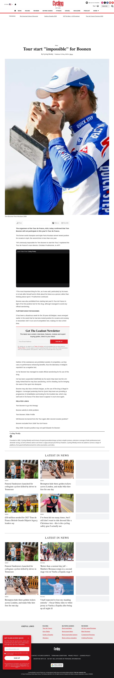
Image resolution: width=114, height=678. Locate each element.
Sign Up (17, 658)
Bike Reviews (85, 631)
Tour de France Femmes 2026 (94, 16)
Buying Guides (48, 10)
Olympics (45, 638)
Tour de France (47, 628)
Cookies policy (85, 655)
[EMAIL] (11, 436)
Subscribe (104, 6)
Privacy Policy (23, 664)
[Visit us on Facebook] (107, 3)
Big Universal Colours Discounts (29, 16)
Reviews (36, 10)
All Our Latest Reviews (88, 628)
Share (20, 223)
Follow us (56, 223)
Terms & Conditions (15, 666)
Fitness (58, 10)
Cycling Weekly (48, 54)
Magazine (77, 10)
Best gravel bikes (67, 631)
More (95, 10)
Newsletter (66, 223)
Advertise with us (39, 659)
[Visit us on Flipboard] (113, 3)
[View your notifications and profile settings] (15, 4)
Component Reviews (88, 634)
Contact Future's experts (40, 655)
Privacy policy (73, 655)
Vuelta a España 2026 (50, 16)
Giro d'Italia (46, 631)
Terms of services (39, 346)
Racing (27, 10)
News (19, 10)
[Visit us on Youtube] (110, 3)
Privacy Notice (21, 348)
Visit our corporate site (80, 672)
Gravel (67, 10)
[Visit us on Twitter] (105, 3)
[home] (15, 11)
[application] (42, 268)
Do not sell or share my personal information (64, 659)
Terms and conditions (59, 655)
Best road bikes (67, 628)
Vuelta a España (48, 634)
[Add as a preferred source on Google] (57, 665)
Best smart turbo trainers (69, 634)
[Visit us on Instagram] (102, 3)
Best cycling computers (69, 638)
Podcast (87, 10)
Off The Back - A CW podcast (71, 16)
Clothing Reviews (87, 638)
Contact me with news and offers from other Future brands (17, 653)
